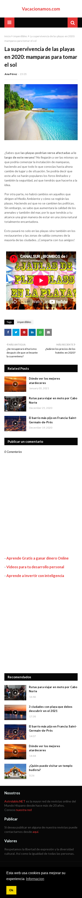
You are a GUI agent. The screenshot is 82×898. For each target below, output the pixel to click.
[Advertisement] (41, 626)
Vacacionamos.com (41, 8)
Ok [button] (11, 890)
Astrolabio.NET (14, 801)
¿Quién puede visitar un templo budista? (50, 768)
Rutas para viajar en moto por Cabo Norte (53, 400)
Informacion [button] (35, 879)
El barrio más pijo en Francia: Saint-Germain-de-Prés (53, 420)
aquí (35, 831)
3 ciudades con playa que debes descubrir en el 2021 (50, 709)
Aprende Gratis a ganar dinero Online (37, 558)
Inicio (7, 36)
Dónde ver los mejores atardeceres (44, 381)
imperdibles (20, 36)
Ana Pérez (11, 74)
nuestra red (24, 810)
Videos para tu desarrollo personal (35, 567)
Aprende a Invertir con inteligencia (35, 575)
